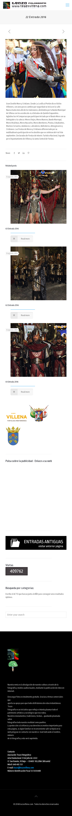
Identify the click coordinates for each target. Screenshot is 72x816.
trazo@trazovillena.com (24, 768)
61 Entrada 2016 (12, 382)
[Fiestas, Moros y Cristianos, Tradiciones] (24, 5)
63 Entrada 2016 (12, 229)
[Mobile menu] (67, 5)
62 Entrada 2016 (12, 305)
